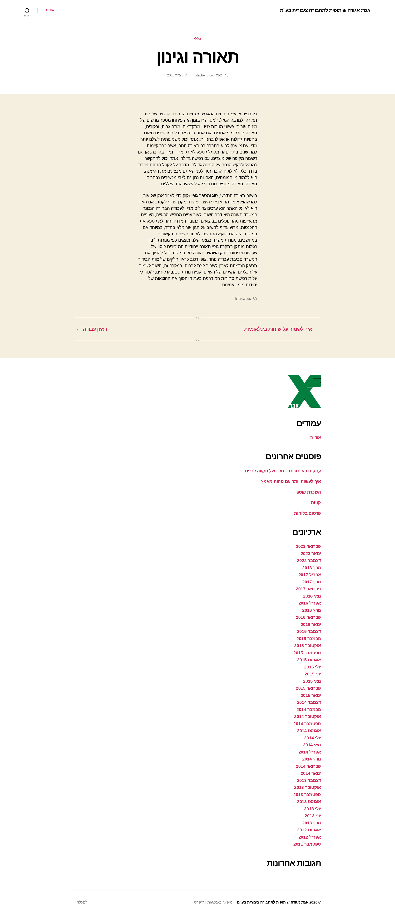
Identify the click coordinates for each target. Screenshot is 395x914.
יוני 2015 (313, 674)
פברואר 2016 (308, 617)
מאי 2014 (312, 744)
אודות (50, 10)
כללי (197, 38)
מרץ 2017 (311, 581)
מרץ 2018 (311, 567)
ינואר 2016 (311, 624)
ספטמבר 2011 (307, 844)
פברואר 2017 (308, 588)
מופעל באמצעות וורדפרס (213, 902)
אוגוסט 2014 (309, 730)
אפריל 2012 (310, 837)
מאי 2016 (312, 596)
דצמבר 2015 (309, 631)
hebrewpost (243, 298)
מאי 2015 (312, 681)
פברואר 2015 (308, 688)
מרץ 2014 (311, 759)
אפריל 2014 (310, 752)
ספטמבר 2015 (307, 652)
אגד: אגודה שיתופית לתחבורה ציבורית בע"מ (325, 10)
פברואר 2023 (308, 546)
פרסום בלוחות (307, 513)
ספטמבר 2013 (307, 794)
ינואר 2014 (311, 773)
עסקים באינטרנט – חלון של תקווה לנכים (283, 471)
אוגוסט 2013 (309, 801)
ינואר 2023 (311, 553)
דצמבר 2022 (309, 560)
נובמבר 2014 (308, 709)
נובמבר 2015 (308, 638)
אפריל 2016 (310, 603)
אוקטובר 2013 (307, 787)
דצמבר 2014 (309, 702)
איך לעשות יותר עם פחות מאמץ (291, 481)
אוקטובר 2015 (307, 645)
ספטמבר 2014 (307, 723)
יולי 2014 (312, 737)
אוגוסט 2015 (309, 659)
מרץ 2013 (311, 823)
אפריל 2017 (310, 574)
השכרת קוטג (309, 492)
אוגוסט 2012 (309, 829)
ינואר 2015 (311, 695)
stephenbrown (205, 75)
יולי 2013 (312, 808)
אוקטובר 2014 (307, 716)
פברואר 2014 (308, 766)
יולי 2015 (312, 667)
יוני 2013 (313, 815)
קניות (316, 502)
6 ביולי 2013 (175, 75)
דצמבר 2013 (309, 780)
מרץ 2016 (311, 610)
